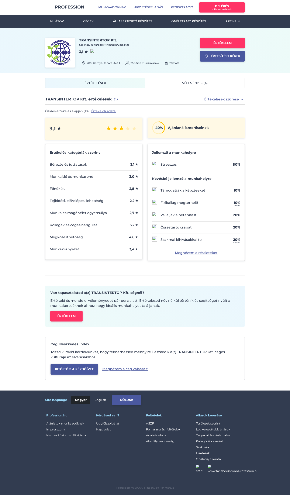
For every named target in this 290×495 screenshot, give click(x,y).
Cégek (88, 21)
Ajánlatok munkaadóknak (65, 423)
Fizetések (203, 453)
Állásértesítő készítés (132, 21)
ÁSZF (150, 423)
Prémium (232, 21)
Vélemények (195, 83)
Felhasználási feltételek (163, 429)
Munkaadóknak (112, 7)
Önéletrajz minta (208, 459)
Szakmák (202, 447)
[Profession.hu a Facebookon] (233, 469)
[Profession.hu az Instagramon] (202, 469)
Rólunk (126, 400)
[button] (224, 99)
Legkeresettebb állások (213, 429)
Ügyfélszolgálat (107, 423)
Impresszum (55, 429)
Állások (57, 21)
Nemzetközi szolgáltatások (66, 435)
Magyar (81, 400)
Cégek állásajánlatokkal (213, 435)
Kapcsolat (103, 429)
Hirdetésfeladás (148, 7)
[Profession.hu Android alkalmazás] (227, 399)
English (100, 400)
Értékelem (222, 43)
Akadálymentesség (160, 441)
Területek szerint (208, 423)
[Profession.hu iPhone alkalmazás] (196, 399)
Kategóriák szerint (209, 441)
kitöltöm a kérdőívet (74, 369)
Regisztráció (182, 7)
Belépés (222, 7)
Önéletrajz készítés (188, 21)
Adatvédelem (156, 435)
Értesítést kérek (225, 56)
